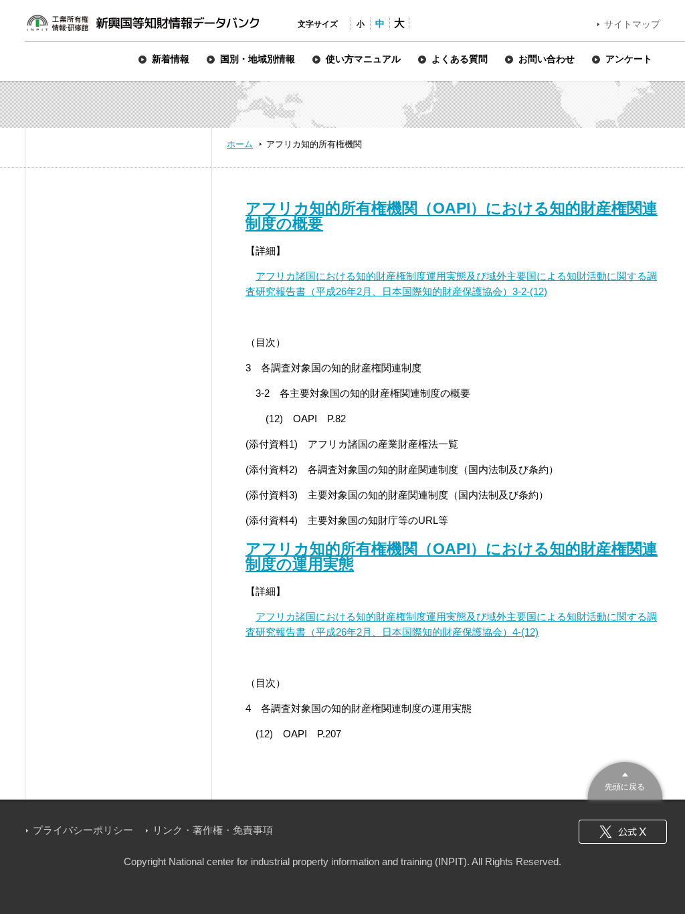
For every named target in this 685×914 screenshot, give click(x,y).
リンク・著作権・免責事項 (213, 830)
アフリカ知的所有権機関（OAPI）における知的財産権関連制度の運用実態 (452, 556)
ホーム (240, 144)
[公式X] (623, 832)
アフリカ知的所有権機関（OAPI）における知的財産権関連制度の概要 (452, 215)
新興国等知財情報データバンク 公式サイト (142, 23)
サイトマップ (632, 24)
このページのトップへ (625, 779)
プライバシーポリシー (83, 830)
